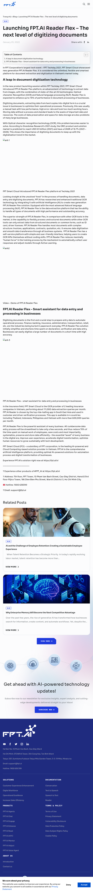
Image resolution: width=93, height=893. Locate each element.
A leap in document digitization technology (24, 58)
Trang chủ (7, 16)
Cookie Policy (51, 836)
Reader (48, 800)
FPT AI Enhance (9, 826)
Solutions (8, 779)
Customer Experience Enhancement (18, 785)
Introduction (8, 861)
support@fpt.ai (15, 763)
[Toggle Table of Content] (85, 55)
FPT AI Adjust (8, 845)
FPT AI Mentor (9, 840)
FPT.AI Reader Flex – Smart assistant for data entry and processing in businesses (40, 61)
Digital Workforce (10, 790)
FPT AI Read (8, 831)
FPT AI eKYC (8, 836)
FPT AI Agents (9, 811)
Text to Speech (51, 790)
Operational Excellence (13, 795)
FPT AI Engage (9, 821)
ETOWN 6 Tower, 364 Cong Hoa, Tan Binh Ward (34, 754)
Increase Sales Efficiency (13, 800)
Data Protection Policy (54, 826)
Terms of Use (51, 811)
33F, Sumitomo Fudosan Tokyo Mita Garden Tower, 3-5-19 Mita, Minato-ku (40, 758)
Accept (84, 884)
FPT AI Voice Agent (11, 850)
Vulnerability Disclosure (55, 821)
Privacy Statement (53, 816)
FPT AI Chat (8, 816)
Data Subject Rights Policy (56, 831)
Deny (68, 884)
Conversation (51, 785)
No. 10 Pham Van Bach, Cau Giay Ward (25, 749)
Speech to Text (51, 795)
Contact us (7, 866)
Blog (15, 16)
